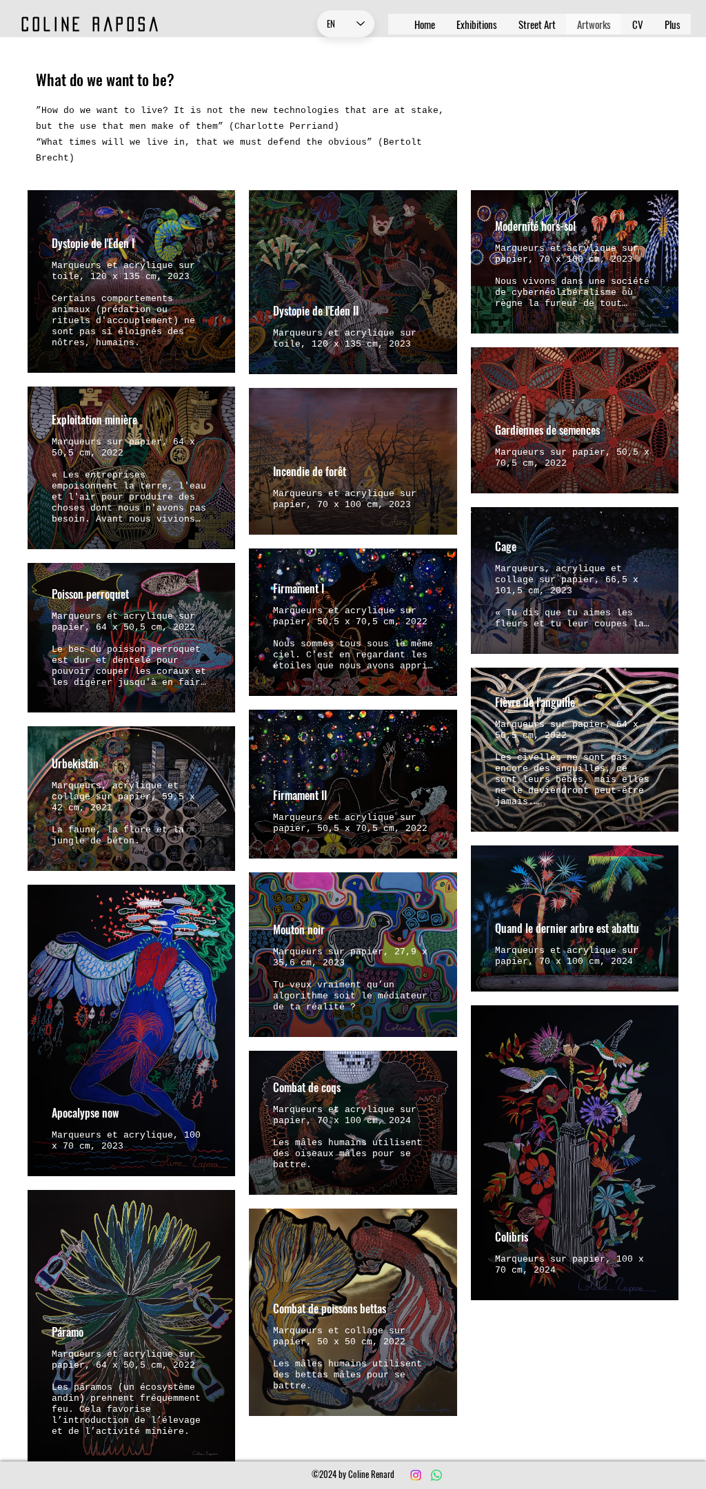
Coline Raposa (91, 24)
